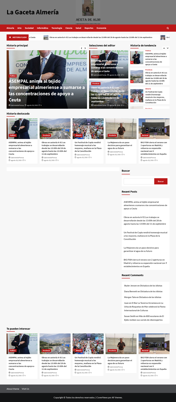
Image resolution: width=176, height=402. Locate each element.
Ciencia (68, 28)
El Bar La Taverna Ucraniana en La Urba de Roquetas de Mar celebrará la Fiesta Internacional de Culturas (144, 307)
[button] (168, 28)
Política (12, 76)
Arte (19, 28)
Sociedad (29, 28)
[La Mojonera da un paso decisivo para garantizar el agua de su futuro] (121, 128)
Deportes (89, 28)
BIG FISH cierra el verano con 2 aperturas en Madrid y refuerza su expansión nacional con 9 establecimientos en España (154, 148)
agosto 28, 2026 (32, 105)
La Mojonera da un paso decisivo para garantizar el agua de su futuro (120, 145)
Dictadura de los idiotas (151, 285)
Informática (42, 28)
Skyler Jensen (130, 285)
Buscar (126, 171)
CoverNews (102, 397)
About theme (13, 388)
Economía (101, 28)
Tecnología (57, 28)
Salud (78, 28)
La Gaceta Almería (33, 12)
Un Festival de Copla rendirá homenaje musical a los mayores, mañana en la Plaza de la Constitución (155, 97)
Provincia (95, 83)
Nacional (145, 135)
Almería (10, 28)
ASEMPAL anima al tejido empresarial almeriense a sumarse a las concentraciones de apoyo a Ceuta (47, 90)
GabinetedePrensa (17, 105)
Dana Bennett (130, 291)
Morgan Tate (130, 297)
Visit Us (25, 388)
